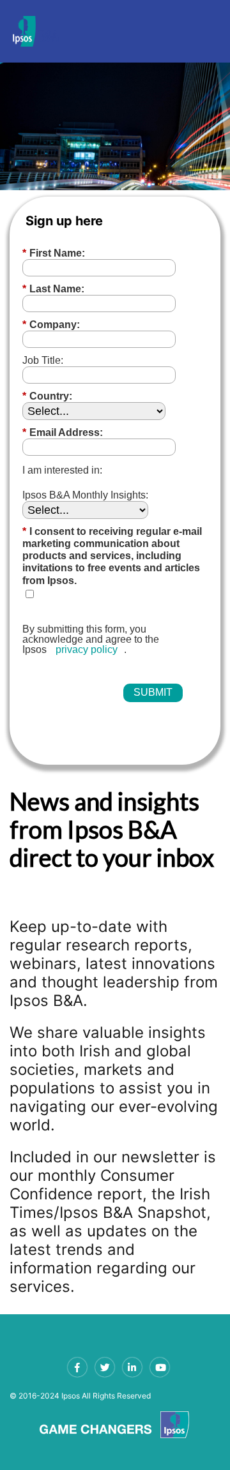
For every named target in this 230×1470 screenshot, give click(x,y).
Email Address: (62, 432)
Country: (47, 396)
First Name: (53, 253)
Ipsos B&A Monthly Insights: (85, 495)
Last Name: (53, 288)
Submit (153, 692)
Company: (51, 324)
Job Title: (42, 360)
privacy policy (87, 649)
